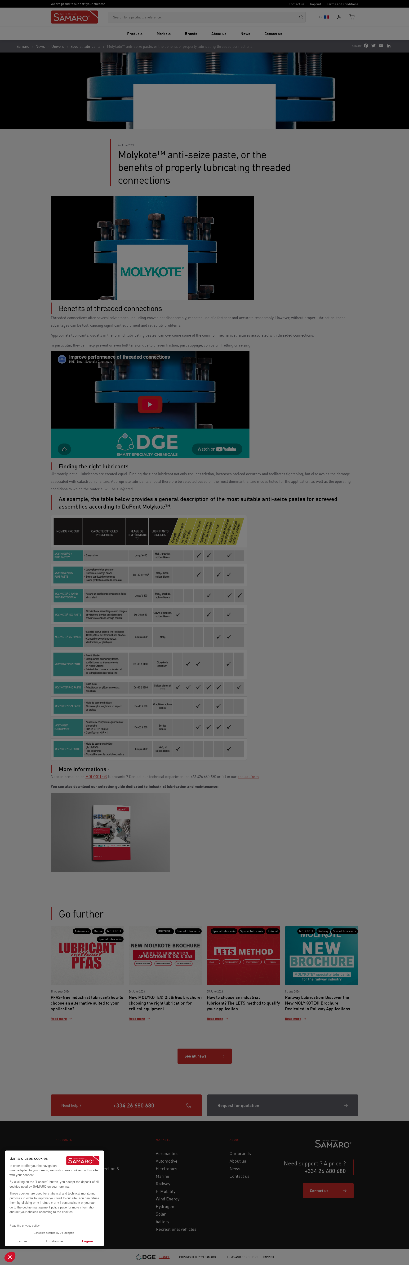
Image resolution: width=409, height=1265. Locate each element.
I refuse (21, 1241)
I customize (54, 1241)
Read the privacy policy (24, 1225)
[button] (10, 1257)
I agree (87, 1241)
